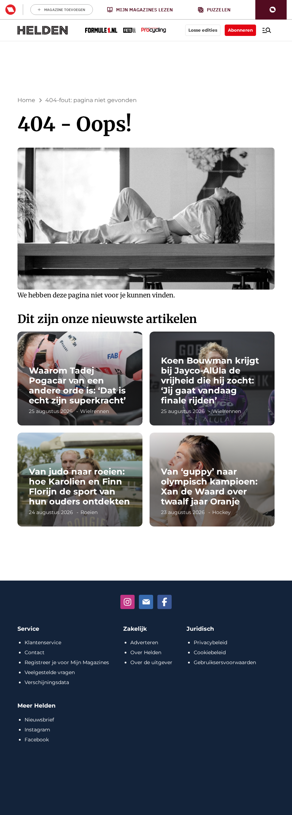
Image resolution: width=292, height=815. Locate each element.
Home (26, 100)
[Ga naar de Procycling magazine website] (153, 30)
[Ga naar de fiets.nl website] (129, 30)
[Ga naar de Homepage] (42, 30)
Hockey (221, 512)
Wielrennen (94, 411)
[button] (271, 10)
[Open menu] (267, 30)
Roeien (89, 512)
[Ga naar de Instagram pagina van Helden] (127, 602)
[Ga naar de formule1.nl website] (101, 30)
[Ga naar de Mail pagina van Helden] (146, 602)
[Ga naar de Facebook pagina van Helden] (164, 602)
